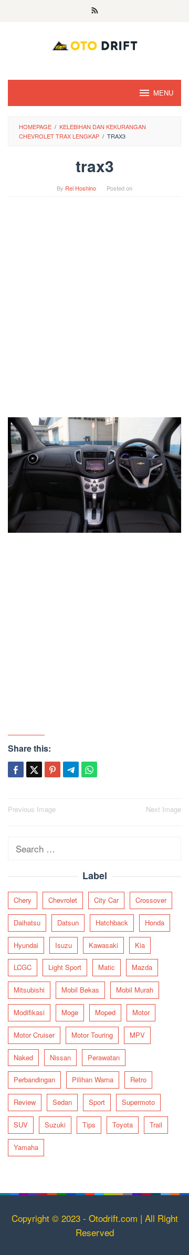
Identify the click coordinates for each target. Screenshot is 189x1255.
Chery (23, 900)
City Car (106, 900)
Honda (154, 922)
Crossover (150, 900)
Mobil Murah (134, 990)
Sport (97, 1102)
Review (25, 1102)
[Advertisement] (94, 312)
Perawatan (104, 1057)
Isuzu (63, 945)
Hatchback (112, 922)
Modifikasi (29, 1012)
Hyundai (26, 945)
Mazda (142, 967)
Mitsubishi (29, 990)
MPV (137, 1035)
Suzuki (55, 1125)
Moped (105, 1012)
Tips (89, 1125)
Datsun (68, 922)
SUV (21, 1125)
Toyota (122, 1125)
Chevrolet (62, 900)
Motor (141, 1012)
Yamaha (26, 1147)
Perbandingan (34, 1079)
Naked (23, 1057)
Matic (106, 967)
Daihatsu (27, 922)
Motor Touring (92, 1035)
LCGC (23, 967)
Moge (69, 1012)
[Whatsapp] (89, 769)
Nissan (60, 1057)
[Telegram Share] (71, 769)
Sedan (62, 1102)
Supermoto (138, 1102)
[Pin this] (52, 769)
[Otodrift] (94, 43)
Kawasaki (103, 945)
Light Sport (64, 967)
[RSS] (95, 11)
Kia (140, 945)
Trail (156, 1125)
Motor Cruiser (34, 1035)
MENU (163, 93)
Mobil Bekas (80, 990)
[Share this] (16, 769)
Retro (138, 1079)
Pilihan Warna (92, 1079)
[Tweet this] (34, 769)
